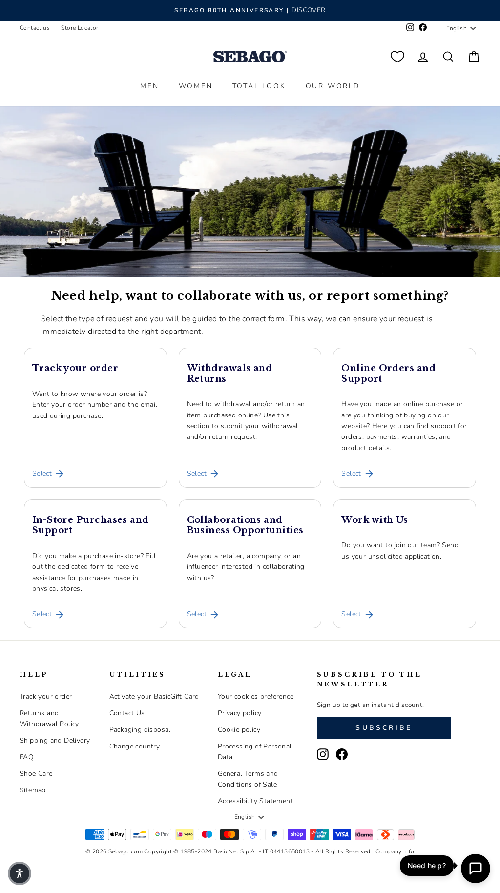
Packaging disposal (140, 729)
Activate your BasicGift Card (154, 696)
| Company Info (393, 851)
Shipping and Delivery (55, 740)
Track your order (46, 696)
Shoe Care (36, 773)
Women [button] (196, 86)
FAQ (27, 757)
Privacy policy (240, 713)
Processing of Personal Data (255, 752)
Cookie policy (239, 729)
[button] (19, 873)
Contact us (35, 28)
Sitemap (33, 790)
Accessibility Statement (255, 801)
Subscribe (383, 727)
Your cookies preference (255, 696)
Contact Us (127, 713)
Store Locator (79, 28)
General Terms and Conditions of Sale (248, 779)
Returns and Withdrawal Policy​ (49, 718)
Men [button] (149, 86)
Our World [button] (333, 86)
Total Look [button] (259, 86)
